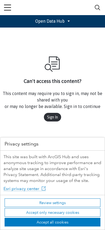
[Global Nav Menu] (7, 7)
